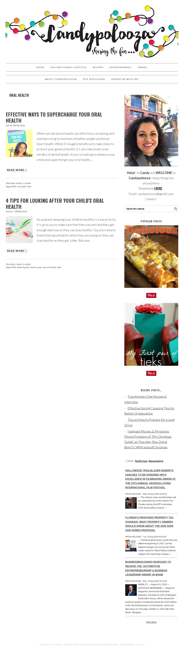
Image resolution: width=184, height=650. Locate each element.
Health (19, 183)
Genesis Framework (105, 644)
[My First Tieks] (151, 368)
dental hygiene (23, 267)
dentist (33, 267)
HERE (158, 188)
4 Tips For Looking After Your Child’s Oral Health (55, 203)
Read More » (17, 170)
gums (39, 267)
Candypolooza (92, 30)
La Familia (27, 183)
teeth (29, 186)
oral (44, 267)
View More (151, 622)
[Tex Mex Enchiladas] (151, 290)
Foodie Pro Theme (76, 644)
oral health (21, 186)
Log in (140, 644)
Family (18, 264)
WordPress (127, 644)
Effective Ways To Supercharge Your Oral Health (54, 117)
